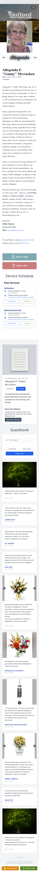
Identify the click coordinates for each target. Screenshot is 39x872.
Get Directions (12, 301)
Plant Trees (27, 301)
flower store (25, 243)
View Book (9, 389)
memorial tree (27, 240)
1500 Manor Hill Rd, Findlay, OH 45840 (21, 297)
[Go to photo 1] (18, 599)
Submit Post (20, 453)
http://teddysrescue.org (15, 230)
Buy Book (21, 389)
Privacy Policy (14, 863)
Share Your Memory (13, 420)
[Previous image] (4, 588)
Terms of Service (25, 863)
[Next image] (34, 588)
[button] (19, 474)
